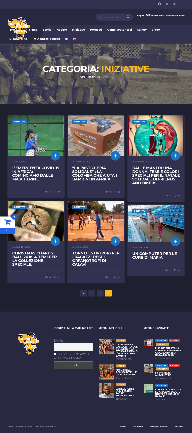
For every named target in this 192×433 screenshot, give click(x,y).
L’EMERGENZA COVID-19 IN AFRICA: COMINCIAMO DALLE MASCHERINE (35, 173)
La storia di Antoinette (163, 374)
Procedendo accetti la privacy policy (73, 356)
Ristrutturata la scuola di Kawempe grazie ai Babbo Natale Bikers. (168, 351)
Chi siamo (31, 29)
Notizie (62, 29)
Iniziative (78, 29)
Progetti (96, 29)
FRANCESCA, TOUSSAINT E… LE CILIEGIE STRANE (126, 372)
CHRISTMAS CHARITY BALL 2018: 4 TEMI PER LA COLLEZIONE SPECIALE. (34, 259)
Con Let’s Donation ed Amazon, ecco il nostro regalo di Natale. (168, 393)
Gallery (142, 29)
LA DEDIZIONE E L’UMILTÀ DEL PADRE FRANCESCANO (125, 392)
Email (58, 340)
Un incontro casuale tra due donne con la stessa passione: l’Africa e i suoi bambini (127, 350)
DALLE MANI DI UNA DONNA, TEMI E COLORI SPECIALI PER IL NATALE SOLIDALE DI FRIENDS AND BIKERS (156, 175)
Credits (179, 426)
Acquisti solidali (48, 39)
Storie (47, 29)
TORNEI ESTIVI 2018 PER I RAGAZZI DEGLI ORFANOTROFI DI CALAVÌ (96, 259)
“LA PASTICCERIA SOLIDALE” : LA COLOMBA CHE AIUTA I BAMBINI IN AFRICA (94, 173)
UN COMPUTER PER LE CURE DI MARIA (154, 255)
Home (123, 426)
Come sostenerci (119, 29)
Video (156, 29)
